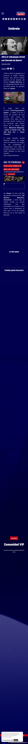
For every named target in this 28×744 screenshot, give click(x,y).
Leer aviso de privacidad (7, 740)
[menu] (2, 13)
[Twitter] (6, 19)
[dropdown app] (19, 19)
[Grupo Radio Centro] (17, 19)
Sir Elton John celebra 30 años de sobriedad (14, 166)
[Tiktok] (14, 19)
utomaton (11, 174)
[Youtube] (11, 19)
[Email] (22, 19)
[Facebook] (3, 19)
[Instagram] (9, 19)
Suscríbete (14, 538)
